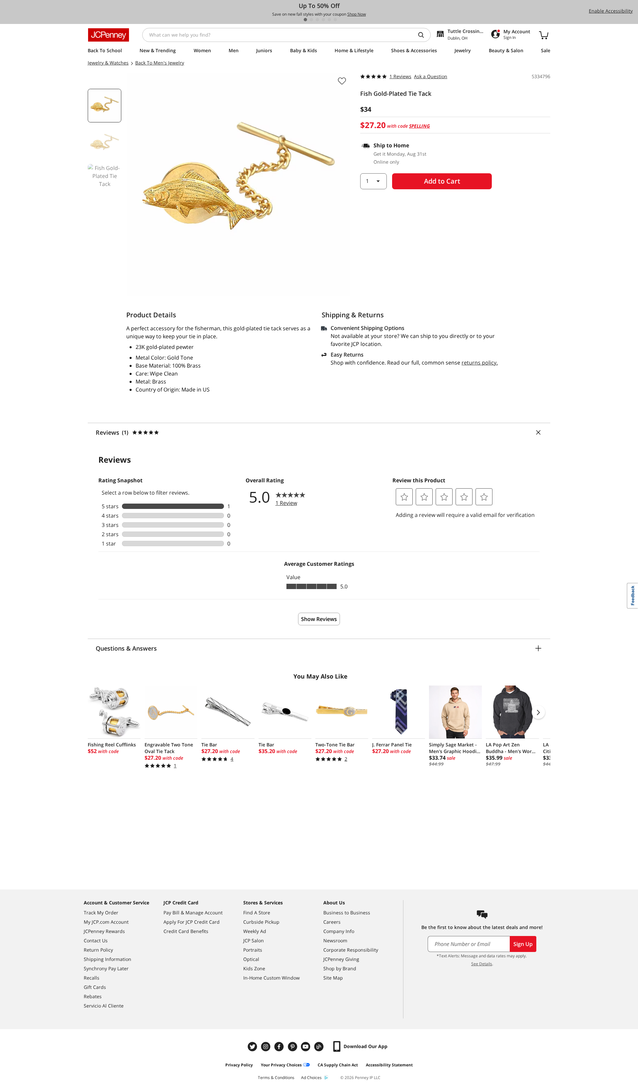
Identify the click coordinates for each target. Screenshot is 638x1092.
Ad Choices (311, 1077)
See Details (481, 964)
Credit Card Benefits (185, 931)
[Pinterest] (293, 1046)
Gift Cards (95, 987)
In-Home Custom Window (271, 978)
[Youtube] (306, 1046)
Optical (251, 959)
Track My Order (101, 912)
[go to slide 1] (305, 19)
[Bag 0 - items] (543, 35)
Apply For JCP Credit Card (191, 922)
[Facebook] (279, 1046)
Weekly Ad (254, 931)
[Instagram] (266, 1046)
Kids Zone (254, 968)
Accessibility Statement (389, 1065)
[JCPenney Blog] (319, 1046)
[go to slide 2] (311, 19)
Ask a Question (430, 76)
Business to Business (346, 912)
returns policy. (480, 362)
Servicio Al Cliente (104, 1006)
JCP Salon (253, 940)
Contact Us (96, 940)
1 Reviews (400, 76)
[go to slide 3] (317, 19)
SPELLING (419, 126)
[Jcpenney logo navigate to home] (108, 35)
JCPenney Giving (341, 959)
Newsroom (335, 940)
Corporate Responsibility (350, 950)
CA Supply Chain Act (338, 1065)
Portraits (252, 950)
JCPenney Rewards (104, 931)
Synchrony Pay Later (106, 968)
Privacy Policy (239, 1065)
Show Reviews (319, 619)
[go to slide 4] (323, 19)
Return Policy (98, 950)
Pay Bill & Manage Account (193, 912)
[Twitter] (253, 1046)
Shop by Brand (339, 968)
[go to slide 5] (329, 19)
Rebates (93, 996)
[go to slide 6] (335, 19)
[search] (423, 35)
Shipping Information (107, 959)
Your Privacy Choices (281, 1065)
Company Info (338, 931)
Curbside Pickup (261, 922)
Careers (332, 922)
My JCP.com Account (106, 922)
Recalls (91, 978)
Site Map (333, 978)
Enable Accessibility (611, 11)
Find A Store (256, 912)
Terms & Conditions (276, 1077)
